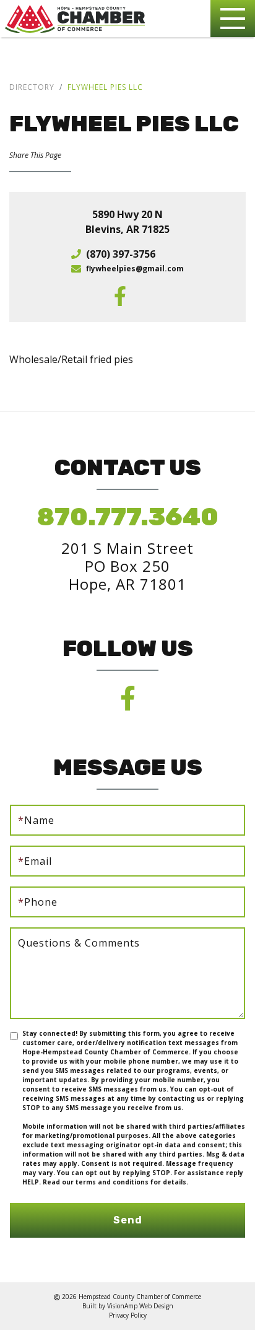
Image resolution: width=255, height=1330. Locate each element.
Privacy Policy (128, 1315)
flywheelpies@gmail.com (135, 268)
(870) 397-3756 (120, 254)
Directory (31, 87)
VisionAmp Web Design (140, 1306)
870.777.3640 (127, 517)
